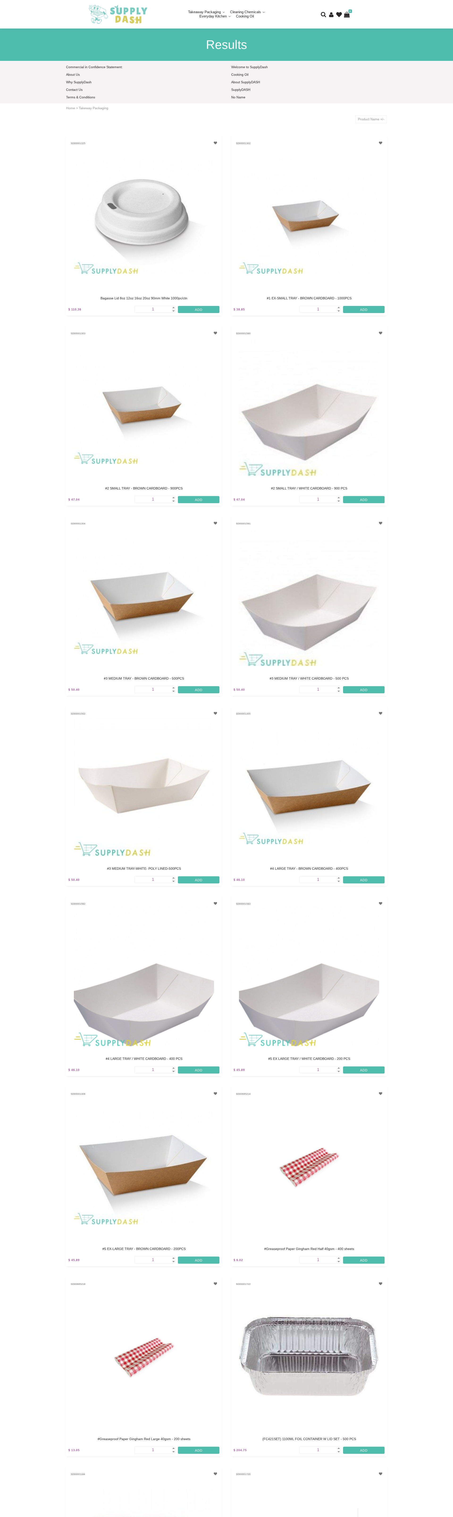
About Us (73, 74)
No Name (238, 97)
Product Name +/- (371, 119)
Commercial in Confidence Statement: (94, 67)
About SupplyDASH (245, 82)
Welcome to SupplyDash (249, 67)
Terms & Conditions (80, 97)
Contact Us (74, 90)
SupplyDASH (240, 90)
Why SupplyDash (79, 82)
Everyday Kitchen (213, 16)
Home (70, 108)
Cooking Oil (245, 16)
